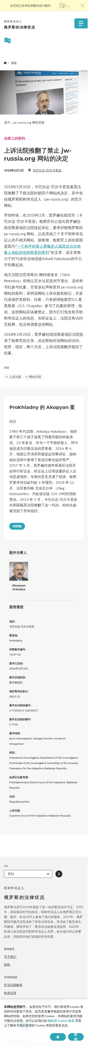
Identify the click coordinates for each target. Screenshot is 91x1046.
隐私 (7, 965)
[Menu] (81, 23)
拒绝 (75, 1037)
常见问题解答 (13, 985)
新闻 (14, 62)
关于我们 (10, 957)
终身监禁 (10, 993)
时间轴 (17, 526)
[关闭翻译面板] (83, 5)
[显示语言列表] (64, 5)
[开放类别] (58, 874)
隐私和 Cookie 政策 (61, 1021)
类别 (11, 874)
